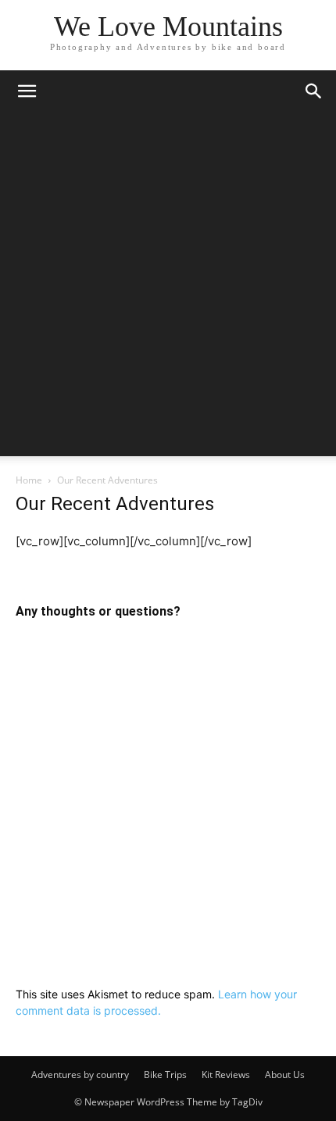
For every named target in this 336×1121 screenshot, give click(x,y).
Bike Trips (165, 1074)
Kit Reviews (226, 1074)
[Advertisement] (168, 288)
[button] (27, 91)
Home (29, 480)
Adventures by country (80, 1074)
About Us (285, 1074)
